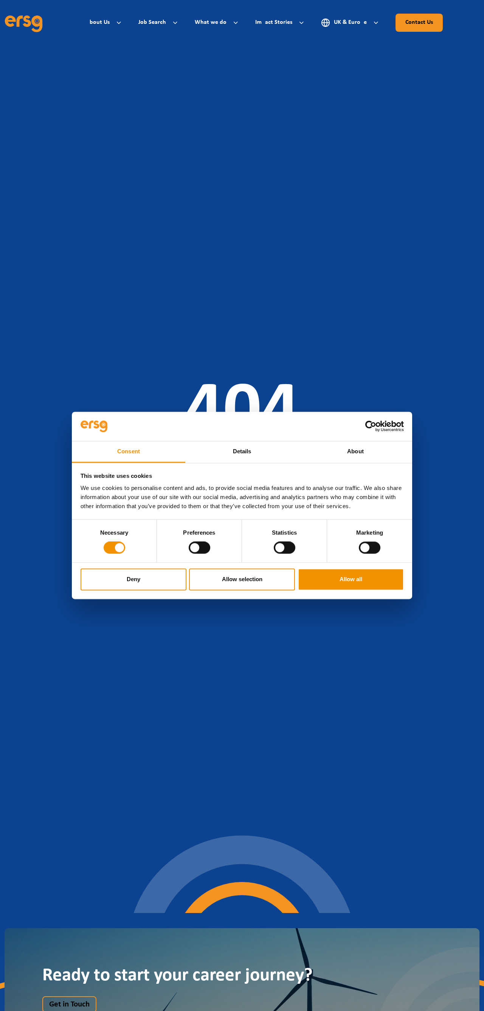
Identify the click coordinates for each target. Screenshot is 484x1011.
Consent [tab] (128, 451)
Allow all (351, 579)
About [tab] (355, 451)
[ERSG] (24, 22)
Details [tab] (242, 451)
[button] (104, 22)
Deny (133, 579)
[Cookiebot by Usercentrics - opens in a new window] (371, 426)
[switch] (199, 548)
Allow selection (242, 579)
